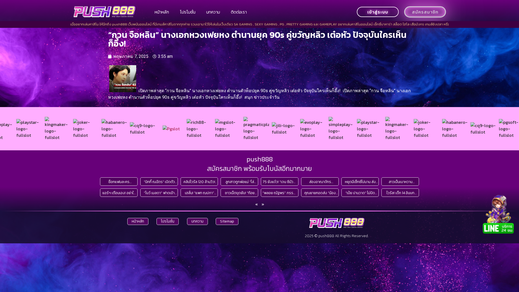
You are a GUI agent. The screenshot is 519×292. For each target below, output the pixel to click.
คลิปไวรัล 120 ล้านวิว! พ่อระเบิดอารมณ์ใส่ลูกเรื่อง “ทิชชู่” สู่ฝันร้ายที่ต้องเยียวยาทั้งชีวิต (199, 182)
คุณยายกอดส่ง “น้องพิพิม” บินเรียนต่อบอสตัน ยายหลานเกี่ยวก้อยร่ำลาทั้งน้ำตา (320, 193)
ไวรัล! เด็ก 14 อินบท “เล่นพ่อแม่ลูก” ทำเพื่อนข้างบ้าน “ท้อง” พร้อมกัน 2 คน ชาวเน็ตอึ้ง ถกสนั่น (401, 193)
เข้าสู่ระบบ (377, 12)
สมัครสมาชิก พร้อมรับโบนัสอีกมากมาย (259, 168)
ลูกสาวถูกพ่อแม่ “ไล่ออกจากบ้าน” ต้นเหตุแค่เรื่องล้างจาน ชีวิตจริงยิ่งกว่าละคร (239, 182)
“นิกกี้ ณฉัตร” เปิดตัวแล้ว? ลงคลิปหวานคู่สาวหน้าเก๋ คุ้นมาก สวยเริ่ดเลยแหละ (159, 182)
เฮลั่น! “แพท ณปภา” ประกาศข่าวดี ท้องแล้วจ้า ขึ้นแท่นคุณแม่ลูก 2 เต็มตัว (199, 193)
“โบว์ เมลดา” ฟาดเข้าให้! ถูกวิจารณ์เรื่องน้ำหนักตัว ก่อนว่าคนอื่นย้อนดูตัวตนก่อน (159, 193)
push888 (260, 159)
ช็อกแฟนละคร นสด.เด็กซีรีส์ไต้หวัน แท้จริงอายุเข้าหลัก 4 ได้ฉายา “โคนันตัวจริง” (119, 182)
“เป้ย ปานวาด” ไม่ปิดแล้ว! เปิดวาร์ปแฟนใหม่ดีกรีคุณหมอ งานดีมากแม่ (360, 193)
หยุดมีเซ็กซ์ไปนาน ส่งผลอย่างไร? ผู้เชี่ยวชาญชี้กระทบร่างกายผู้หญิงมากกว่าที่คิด (360, 182)
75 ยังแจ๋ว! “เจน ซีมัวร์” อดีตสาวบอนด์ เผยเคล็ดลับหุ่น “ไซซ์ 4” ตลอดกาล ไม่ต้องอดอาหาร (280, 182)
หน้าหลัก (162, 12)
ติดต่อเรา (239, 12)
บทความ (213, 12)
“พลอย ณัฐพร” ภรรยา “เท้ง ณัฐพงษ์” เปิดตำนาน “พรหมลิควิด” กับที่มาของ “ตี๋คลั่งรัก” (279, 193)
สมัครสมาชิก (425, 12)
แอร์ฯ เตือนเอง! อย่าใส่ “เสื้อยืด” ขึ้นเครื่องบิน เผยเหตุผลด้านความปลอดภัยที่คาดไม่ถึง (119, 193)
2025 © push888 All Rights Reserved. (336, 236)
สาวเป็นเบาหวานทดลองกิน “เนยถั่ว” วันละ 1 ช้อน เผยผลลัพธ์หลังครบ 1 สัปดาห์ (400, 182)
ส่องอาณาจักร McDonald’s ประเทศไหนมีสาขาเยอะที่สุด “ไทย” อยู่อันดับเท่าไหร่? (320, 182)
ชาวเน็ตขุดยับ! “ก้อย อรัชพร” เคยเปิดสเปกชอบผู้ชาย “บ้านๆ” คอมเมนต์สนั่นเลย (240, 193)
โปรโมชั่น (187, 12)
